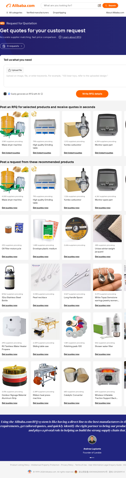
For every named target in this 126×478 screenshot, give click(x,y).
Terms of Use (81, 465)
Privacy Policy (67, 465)
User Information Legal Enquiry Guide (105, 465)
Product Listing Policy (20, 465)
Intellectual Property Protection (45, 465)
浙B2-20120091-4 (116, 472)
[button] (99, 5)
